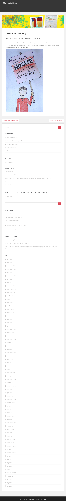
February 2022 (11, 292)
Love (6, 181)
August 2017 (10, 359)
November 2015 (11, 399)
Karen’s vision (11, 9)
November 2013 (11, 446)
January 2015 (10, 419)
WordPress (43, 499)
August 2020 (10, 312)
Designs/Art (33, 9)
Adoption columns (12, 137)
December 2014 (11, 423)
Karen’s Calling (10, 3)
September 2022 (11, 289)
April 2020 (9, 326)
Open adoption (21, 9)
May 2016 (9, 389)
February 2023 (11, 286)
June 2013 (9, 459)
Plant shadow (8, 185)
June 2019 (9, 336)
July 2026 (9, 259)
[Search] (59, 127)
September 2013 (11, 453)
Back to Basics (9, 171)
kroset (21, 38)
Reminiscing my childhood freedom (14, 175)
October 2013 (10, 449)
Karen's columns (11, 147)
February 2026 (11, 266)
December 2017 (11, 352)
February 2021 (11, 302)
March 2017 (10, 369)
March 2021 (10, 299)
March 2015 (10, 412)
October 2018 (10, 342)
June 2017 (9, 362)
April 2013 (9, 466)
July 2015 (9, 406)
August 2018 (10, 346)
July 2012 (9, 479)
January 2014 (10, 443)
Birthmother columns (13, 144)
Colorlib (32, 499)
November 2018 (11, 339)
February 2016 (11, 396)
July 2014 (9, 433)
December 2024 (11, 276)
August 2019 (10, 332)
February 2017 (11, 372)
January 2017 (10, 376)
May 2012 (9, 483)
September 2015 (11, 402)
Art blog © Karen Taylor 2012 (33, 38)
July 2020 (9, 316)
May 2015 (9, 409)
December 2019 (11, 329)
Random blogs (44, 9)
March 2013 (10, 469)
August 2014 (10, 429)
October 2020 (10, 306)
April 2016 (9, 392)
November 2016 (11, 379)
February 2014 (11, 439)
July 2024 (9, 279)
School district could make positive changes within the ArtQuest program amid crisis (28, 178)
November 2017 (11, 356)
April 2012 (9, 486)
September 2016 (11, 386)
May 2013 (9, 463)
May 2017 (9, 366)
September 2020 (11, 309)
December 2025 (11, 269)
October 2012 (10, 476)
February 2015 (11, 416)
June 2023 (9, 282)
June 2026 (9, 262)
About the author (56, 9)
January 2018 (10, 349)
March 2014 (10, 436)
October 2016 (10, 382)
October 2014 (10, 426)
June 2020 (9, 319)
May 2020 (9, 322)
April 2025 (9, 272)
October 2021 (10, 296)
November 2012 (11, 473)
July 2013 (9, 456)
